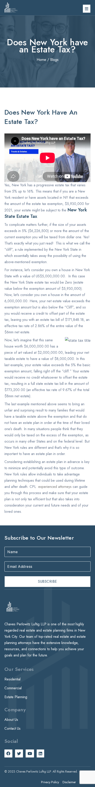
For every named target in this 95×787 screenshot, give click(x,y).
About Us (11, 719)
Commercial (13, 688)
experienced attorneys (55, 486)
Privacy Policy (50, 782)
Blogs (54, 59)
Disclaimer (69, 782)
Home (41, 59)
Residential (12, 679)
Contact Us (12, 728)
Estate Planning (15, 697)
